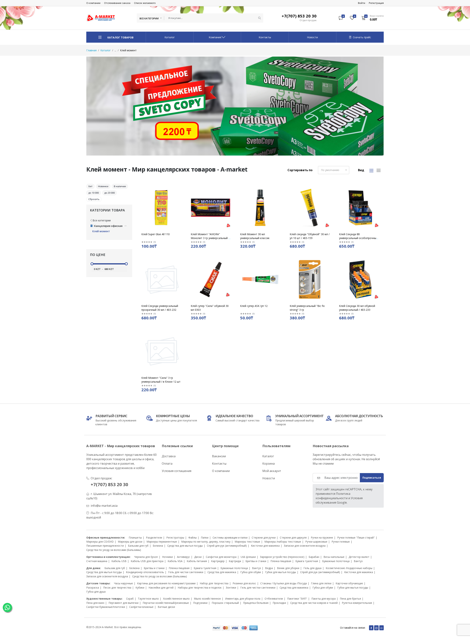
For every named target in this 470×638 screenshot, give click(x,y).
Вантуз (358, 561)
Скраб (130, 598)
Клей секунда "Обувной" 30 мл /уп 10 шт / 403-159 (310, 236)
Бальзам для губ (138, 545)
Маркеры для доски (130, 541)
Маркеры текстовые (247, 541)
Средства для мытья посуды (185, 545)
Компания (215, 37)
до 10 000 (93, 192)
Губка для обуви (250, 572)
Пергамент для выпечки (123, 603)
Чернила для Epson (146, 557)
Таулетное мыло (148, 598)
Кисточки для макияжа (265, 545)
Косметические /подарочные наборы (349, 568)
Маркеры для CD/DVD (100, 541)
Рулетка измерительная (357, 603)
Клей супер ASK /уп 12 (253, 306)
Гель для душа (312, 568)
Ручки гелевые (341, 541)
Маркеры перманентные (162, 541)
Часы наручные (123, 583)
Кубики (139, 587)
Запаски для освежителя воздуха (305, 545)
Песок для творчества (117, 587)
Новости (312, 37)
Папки (204, 537)
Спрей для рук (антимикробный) (227, 545)
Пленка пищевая (280, 561)
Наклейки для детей (161, 587)
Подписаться (371, 477)
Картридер (218, 561)
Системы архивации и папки (230, 537)
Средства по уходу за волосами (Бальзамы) (113, 550)
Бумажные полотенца (336, 561)
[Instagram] (376, 627)
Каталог (169, 37)
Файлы (192, 537)
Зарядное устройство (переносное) (282, 557)
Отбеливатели (274, 598)
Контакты (265, 37)
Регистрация (376, 3)
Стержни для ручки (264, 537)
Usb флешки (248, 557)
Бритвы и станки (255, 561)
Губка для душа (96, 591)
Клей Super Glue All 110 (155, 234)
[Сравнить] (181, 198)
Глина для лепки (321, 583)
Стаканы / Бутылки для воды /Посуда (283, 583)
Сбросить (94, 199)
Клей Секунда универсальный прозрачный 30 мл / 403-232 (159, 307)
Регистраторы (175, 537)
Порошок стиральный (225, 603)
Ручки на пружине (322, 537)
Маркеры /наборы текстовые (282, 541)
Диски (198, 557)
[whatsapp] (381, 627)
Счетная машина (96, 561)
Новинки (103, 186)
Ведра (269, 568)
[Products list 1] (235, 106)
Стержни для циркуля (293, 537)
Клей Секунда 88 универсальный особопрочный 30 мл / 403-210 (358, 238)
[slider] (92, 263)
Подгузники (200, 603)
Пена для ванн (95, 603)
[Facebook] (371, 627)
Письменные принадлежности (105, 545)
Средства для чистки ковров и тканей (314, 603)
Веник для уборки (288, 568)
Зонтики (231, 587)
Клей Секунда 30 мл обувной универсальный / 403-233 (357, 307)
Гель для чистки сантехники (185, 572)
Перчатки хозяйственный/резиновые (166, 603)
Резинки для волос (244, 583)
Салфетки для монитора (221, 557)
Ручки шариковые (316, 541)
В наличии (120, 186)
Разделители (154, 537)
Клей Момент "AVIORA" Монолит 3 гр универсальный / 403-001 (210, 238)
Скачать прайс (362, 37)
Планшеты (135, 537)
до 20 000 (109, 192)
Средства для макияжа (221, 572)
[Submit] (259, 18)
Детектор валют (359, 557)
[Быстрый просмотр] (181, 189)
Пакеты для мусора (323, 598)
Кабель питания (197, 561)
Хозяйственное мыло (176, 598)
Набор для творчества (214, 583)
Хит (90, 186)
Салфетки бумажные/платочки (105, 607)
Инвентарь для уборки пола (242, 598)
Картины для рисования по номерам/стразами (166, 583)
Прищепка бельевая (255, 603)
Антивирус (183, 557)
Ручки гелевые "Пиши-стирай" (356, 537)
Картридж (235, 561)
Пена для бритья (350, 598)
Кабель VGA (175, 561)
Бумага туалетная (306, 561)
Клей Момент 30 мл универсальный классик (255, 236)
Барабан (314, 557)
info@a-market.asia (104, 506)
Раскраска (92, 587)
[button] (371, 18)
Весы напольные (333, 557)
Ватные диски (166, 607)
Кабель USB (118, 561)
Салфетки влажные (141, 607)
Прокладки (279, 603)
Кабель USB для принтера (147, 561)
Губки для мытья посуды (280, 572)
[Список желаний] (181, 193)
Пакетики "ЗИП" (297, 598)
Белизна (158, 545)
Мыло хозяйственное (207, 598)
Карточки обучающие (349, 583)
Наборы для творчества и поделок (200, 587)
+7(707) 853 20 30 (109, 484)
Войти (361, 3)
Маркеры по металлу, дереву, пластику (205, 541)
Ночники (167, 557)
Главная (91, 50)
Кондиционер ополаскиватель (145, 572)
